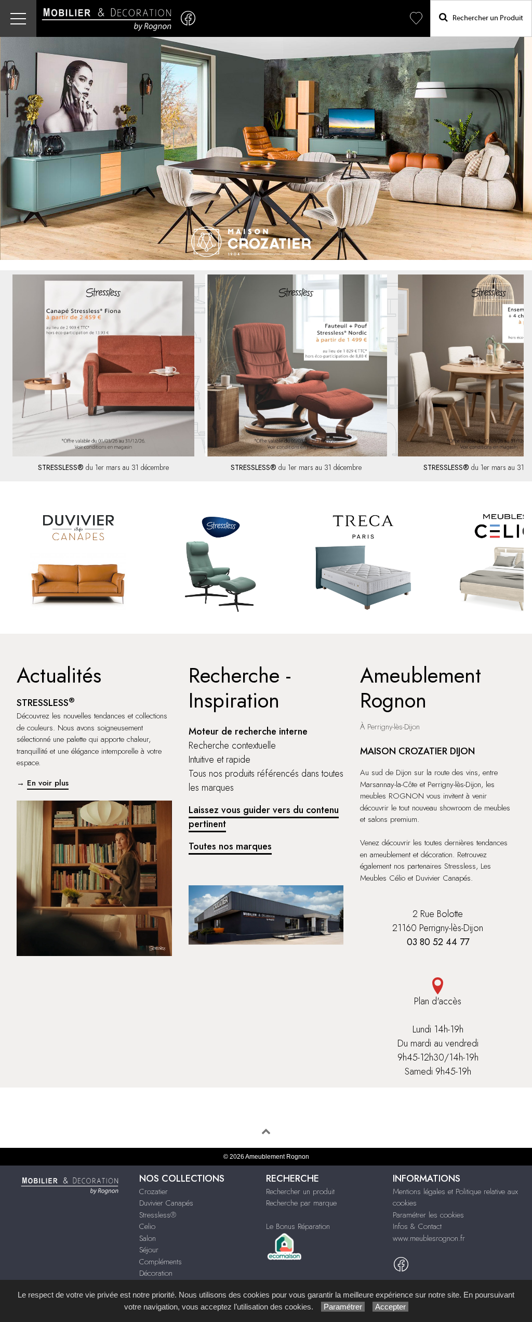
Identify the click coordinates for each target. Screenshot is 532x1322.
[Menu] (18, 18)
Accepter (390, 1306)
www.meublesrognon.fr (429, 1238)
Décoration (155, 1273)
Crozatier (153, 1191)
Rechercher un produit (300, 1191)
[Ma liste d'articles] (416, 18)
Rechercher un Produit (485, 18)
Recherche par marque (301, 1203)
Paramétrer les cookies (428, 1215)
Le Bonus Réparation (298, 1226)
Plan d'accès (437, 1001)
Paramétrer (343, 1306)
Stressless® (157, 1215)
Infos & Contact (417, 1226)
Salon (147, 1238)
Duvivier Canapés (166, 1203)
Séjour (148, 1249)
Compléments (160, 1261)
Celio (147, 1226)
